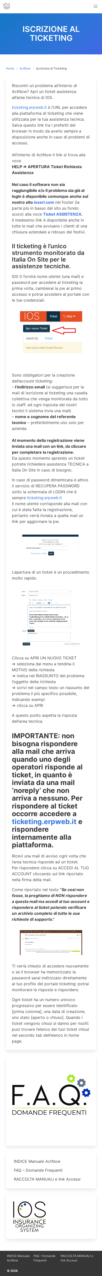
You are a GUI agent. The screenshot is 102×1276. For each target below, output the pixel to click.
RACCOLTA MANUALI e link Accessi (47, 1179)
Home (10, 68)
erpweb (57, 821)
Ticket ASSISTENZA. (63, 214)
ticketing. (28, 821)
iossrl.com (44, 202)
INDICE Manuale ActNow (37, 1161)
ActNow (25, 68)
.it (73, 821)
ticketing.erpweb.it (29, 107)
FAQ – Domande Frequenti (38, 1170)
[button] (95, 6)
